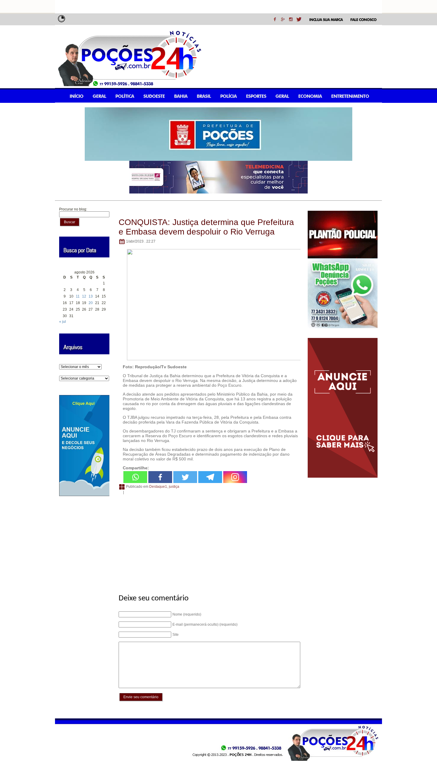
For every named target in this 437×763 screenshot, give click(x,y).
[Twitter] (185, 477)
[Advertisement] (209, 541)
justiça (174, 486)
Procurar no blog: (73, 209)
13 (91, 296)
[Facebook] (160, 477)
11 (78, 296)
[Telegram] (210, 477)
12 (84, 296)
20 (91, 303)
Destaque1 (158, 486)
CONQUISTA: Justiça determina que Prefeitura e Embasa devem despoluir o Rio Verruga (206, 227)
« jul (62, 322)
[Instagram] (235, 477)
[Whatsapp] (135, 477)
